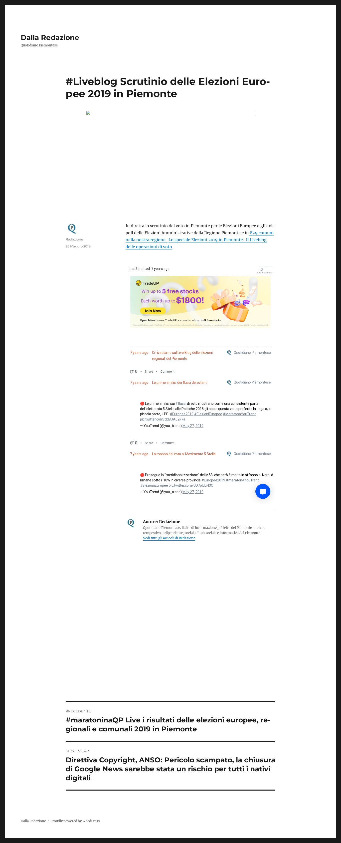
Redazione (74, 239)
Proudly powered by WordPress (75, 821)
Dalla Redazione (50, 37)
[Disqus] (170, 631)
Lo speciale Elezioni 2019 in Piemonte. (207, 239)
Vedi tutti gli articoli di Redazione (169, 538)
